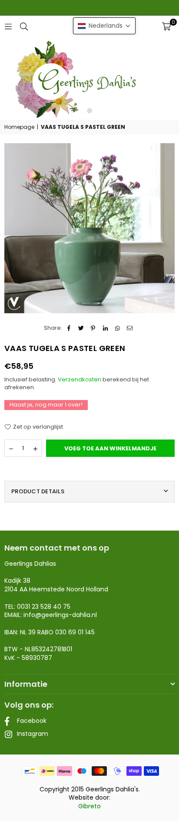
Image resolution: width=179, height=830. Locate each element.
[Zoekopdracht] (24, 26)
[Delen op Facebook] (69, 328)
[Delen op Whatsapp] (117, 328)
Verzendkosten (79, 379)
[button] (166, 26)
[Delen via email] (129, 328)
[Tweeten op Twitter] (81, 328)
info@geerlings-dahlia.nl (60, 614)
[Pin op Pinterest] (93, 328)
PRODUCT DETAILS (37, 491)
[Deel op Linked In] (105, 328)
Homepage (19, 127)
